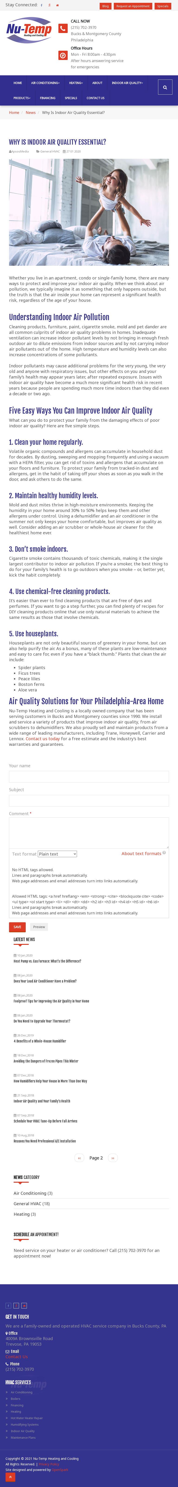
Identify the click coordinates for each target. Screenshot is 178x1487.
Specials (162, 6)
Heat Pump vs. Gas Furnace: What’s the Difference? (47, 961)
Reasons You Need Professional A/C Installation (45, 1141)
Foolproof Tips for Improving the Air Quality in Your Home (51, 1001)
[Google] (49, 5)
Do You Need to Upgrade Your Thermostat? (42, 1021)
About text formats (141, 853)
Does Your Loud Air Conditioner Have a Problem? (45, 981)
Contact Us (96, 98)
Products (21, 98)
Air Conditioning (44, 83)
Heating (75, 83)
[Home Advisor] (57, 5)
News (31, 112)
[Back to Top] (10, 1477)
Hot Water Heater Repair (27, 1418)
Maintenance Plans (23, 1438)
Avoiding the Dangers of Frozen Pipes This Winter (46, 1061)
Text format (24, 854)
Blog (105, 6)
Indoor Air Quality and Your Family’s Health (42, 1101)
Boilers (15, 1399)
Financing (47, 98)
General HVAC (50, 151)
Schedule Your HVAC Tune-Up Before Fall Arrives (45, 1121)
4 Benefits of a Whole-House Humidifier (40, 1041)
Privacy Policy (49, 1464)
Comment (19, 813)
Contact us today (43, 738)
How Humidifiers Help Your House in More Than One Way (50, 1081)
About (97, 83)
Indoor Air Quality (126, 83)
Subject (16, 789)
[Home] (29, 29)
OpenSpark (60, 1469)
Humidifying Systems (25, 1425)
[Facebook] (41, 5)
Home (18, 83)
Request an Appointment (133, 6)
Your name (19, 765)
